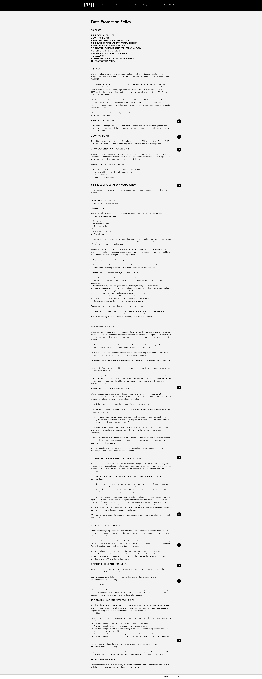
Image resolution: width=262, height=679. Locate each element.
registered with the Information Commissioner (122, 128)
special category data (161, 156)
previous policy (158, 77)
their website (136, 654)
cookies (129, 332)
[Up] (179, 121)
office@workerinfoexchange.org (148, 144)
